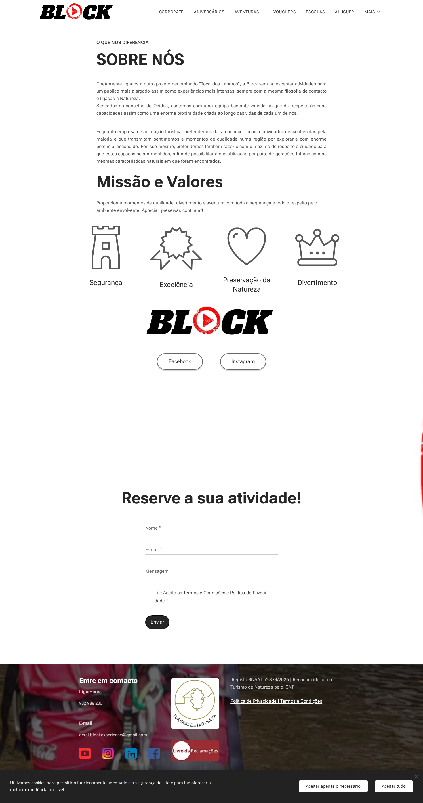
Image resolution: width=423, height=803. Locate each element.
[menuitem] (171, 12)
